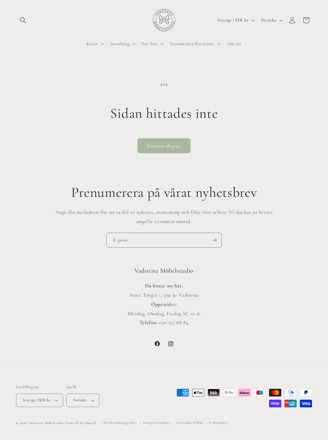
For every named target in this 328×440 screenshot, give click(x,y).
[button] (23, 20)
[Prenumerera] (214, 240)
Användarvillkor (189, 422)
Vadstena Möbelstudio (46, 423)
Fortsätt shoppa (164, 146)
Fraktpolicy (218, 422)
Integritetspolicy (156, 422)
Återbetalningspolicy (120, 422)
